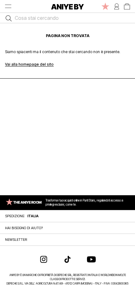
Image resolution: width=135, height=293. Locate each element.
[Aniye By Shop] (67, 6)
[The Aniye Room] (105, 6)
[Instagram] (44, 259)
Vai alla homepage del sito (29, 64)
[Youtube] (91, 259)
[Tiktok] (67, 259)
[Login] (117, 6)
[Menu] (8, 6)
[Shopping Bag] (127, 6)
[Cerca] (7, 18)
